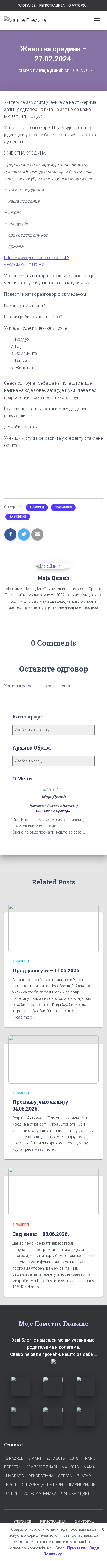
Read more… (24, 1017)
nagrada (15, 1476)
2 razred (15, 1458)
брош (11, 1485)
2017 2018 (55, 1458)
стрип (12, 1493)
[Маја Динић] (48, 566)
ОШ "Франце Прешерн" (53, 811)
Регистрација (52, 5)
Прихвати (76, 1548)
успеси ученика (40, 1493)
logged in (35, 686)
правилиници (81, 1485)
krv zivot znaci (41, 1467)
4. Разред (37, 507)
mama (89, 1467)
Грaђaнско (63, 507)
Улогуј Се (27, 5)
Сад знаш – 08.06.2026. (40, 1234)
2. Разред (20, 961)
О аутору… (78, 5)
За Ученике (17, 516)
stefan (65, 1476)
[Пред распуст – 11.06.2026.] (53, 927)
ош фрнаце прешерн (42, 1485)
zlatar (84, 1476)
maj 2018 (70, 1467)
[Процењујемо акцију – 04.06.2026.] (53, 1059)
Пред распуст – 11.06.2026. (46, 970)
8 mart (35, 1458)
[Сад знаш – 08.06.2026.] (53, 1191)
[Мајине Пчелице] (27, 20)
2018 (73, 1458)
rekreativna (41, 1476)
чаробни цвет (75, 1493)
